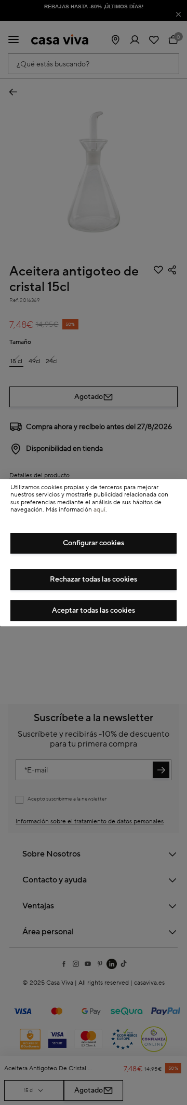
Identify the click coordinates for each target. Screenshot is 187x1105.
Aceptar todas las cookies (93, 610)
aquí (99, 510)
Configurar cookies (93, 543)
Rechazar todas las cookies (93, 579)
